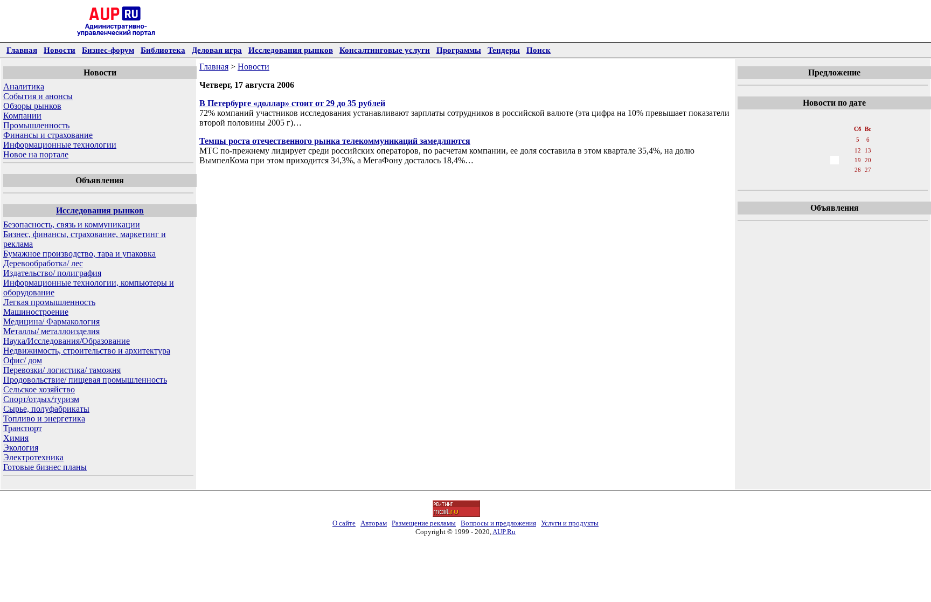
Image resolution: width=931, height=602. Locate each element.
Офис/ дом (22, 360)
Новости (59, 49)
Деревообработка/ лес (43, 263)
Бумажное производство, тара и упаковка (79, 253)
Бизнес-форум (108, 49)
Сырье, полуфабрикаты (46, 408)
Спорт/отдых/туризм (41, 399)
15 (811, 160)
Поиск (538, 49)
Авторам (373, 523)
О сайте (344, 523)
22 (811, 170)
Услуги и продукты (570, 523)
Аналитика (23, 86)
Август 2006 (834, 118)
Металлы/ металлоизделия (51, 331)
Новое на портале (35, 154)
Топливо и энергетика (44, 418)
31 (834, 180)
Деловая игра (217, 49)
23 (822, 170)
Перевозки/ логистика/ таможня (62, 370)
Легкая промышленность (49, 302)
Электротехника (33, 457)
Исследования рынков (290, 49)
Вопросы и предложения (498, 523)
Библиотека (163, 49)
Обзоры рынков (32, 105)
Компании (22, 115)
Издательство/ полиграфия (52, 273)
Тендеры (504, 49)
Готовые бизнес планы (45, 467)
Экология (20, 447)
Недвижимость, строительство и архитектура (86, 350)
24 (834, 170)
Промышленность (36, 125)
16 (822, 160)
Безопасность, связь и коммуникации (71, 224)
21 (799, 170)
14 (799, 160)
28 (799, 180)
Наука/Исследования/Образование (66, 340)
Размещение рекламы (424, 523)
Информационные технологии (59, 144)
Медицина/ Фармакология (51, 321)
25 (846, 170)
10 (834, 150)
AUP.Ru (504, 532)
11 (846, 150)
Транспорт (22, 428)
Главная (21, 49)
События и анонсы (38, 96)
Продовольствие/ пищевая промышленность (85, 379)
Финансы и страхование (48, 135)
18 (846, 160)
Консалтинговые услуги (384, 49)
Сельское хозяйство (39, 389)
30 (822, 180)
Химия (16, 437)
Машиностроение (35, 311)
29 (811, 180)
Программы (458, 49)
